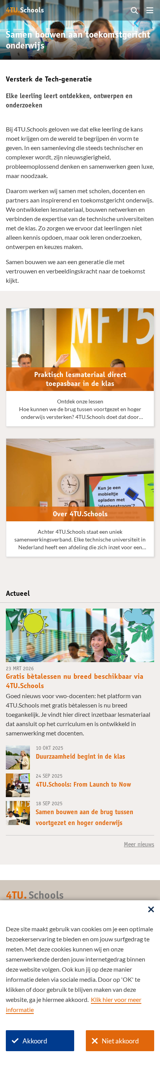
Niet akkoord (120, 1041)
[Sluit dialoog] (151, 910)
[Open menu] (150, 11)
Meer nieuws (139, 845)
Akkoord (35, 1041)
